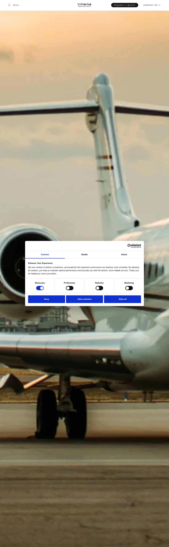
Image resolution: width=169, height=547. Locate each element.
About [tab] (124, 254)
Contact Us (150, 5)
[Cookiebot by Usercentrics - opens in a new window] (129, 246)
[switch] (69, 288)
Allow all (122, 299)
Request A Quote (124, 5)
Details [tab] (84, 254)
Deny (46, 299)
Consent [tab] (45, 254)
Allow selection (85, 299)
